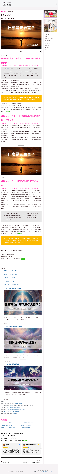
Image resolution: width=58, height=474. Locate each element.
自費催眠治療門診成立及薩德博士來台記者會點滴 (16, 409)
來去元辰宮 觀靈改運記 (18, 403)
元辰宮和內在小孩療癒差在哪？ (11, 284)
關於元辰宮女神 (48, 47)
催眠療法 (14, 413)
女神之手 (42, 472)
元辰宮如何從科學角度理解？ (11, 274)
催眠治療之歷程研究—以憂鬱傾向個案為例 (11, 411)
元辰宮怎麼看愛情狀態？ (10, 281)
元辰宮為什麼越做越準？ (10, 277)
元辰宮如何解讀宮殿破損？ (27, 427)
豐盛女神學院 (48, 472)
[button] (56, 4)
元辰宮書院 (47, 43)
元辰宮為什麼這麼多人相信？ (11, 271)
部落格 (5, 11)
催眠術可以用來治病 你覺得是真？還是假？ (13, 407)
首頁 (2, 11)
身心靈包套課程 (48, 40)
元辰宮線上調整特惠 (49, 38)
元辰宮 (8, 69)
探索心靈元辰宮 (48, 45)
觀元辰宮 (11, 405)
